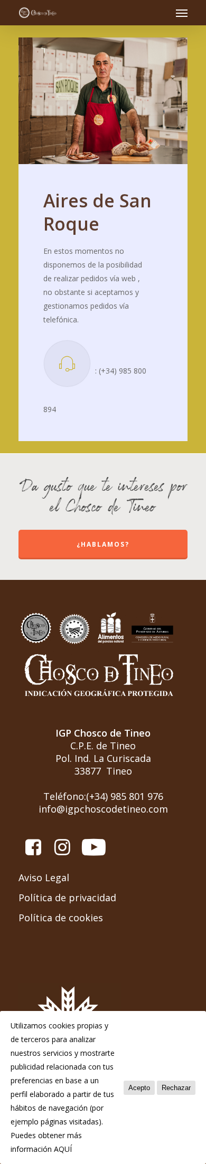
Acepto (139, 1088)
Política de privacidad (67, 897)
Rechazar (176, 1088)
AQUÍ (63, 1149)
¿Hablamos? (103, 544)
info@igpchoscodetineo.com (103, 809)
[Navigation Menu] (182, 12)
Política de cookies (60, 917)
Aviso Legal (43, 877)
